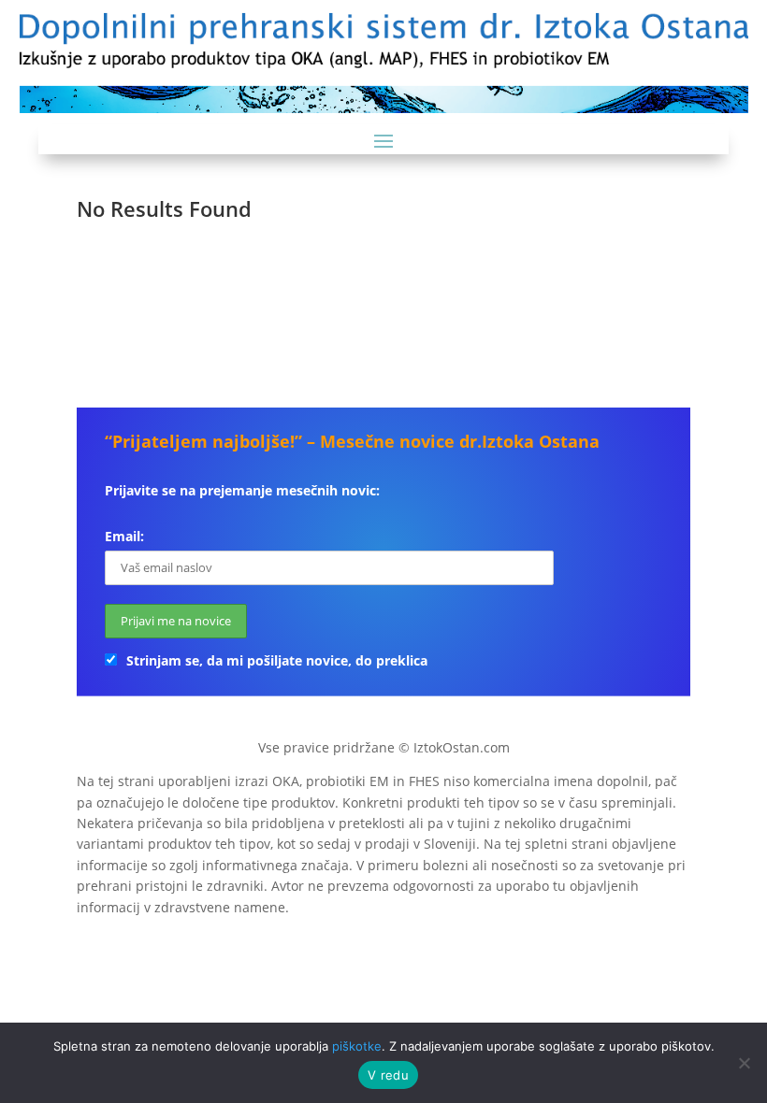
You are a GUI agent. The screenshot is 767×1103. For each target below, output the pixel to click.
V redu (388, 1074)
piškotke (357, 1046)
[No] (743, 1062)
